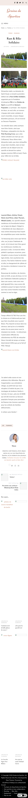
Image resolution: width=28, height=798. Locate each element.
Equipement (7, 793)
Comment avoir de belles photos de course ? (5, 628)
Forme (10, 33)
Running (17, 33)
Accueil (3, 785)
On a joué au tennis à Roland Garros (19, 761)
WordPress (5, 783)
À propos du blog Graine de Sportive (15, 787)
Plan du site (7, 795)
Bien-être (14, 791)
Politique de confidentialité (18, 783)
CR (3, 425)
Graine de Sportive (18, 775)
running (9, 425)
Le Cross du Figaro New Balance (4, 761)
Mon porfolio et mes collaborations (14, 789)
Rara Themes (10, 780)
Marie (7, 46)
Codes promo (18, 793)
